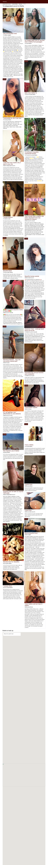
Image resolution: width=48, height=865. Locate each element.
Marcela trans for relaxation (11, 562)
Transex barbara (8, 217)
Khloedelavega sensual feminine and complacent (34, 373)
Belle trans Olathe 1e (31, 93)
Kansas (20, 4)
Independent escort (7, 4)
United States (15, 4)
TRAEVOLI (5, 1)
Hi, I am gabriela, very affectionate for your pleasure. (12, 412)
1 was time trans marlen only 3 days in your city (12, 163)
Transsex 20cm (7, 586)
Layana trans (28, 484)
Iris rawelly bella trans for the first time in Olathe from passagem (34, 41)
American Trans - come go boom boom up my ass (34, 329)
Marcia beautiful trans (31, 533)
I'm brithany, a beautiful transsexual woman (31, 152)
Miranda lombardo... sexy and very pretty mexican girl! (11, 360)
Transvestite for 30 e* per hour (12, 118)
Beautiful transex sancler (32, 276)
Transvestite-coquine (31, 407)
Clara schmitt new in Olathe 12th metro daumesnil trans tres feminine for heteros (34, 218)
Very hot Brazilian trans (10, 33)
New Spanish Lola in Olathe (11, 451)
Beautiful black (7, 270)
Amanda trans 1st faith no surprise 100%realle (13, 492)
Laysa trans (28, 510)
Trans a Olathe (29, 445)
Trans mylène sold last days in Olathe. (33, 604)
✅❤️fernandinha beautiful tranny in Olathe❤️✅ (13, 310)
